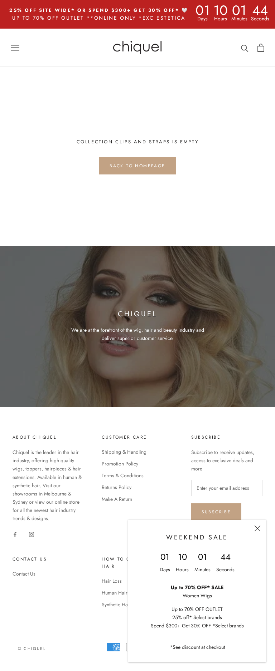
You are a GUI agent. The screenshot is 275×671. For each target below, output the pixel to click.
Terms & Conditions (123, 475)
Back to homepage (137, 166)
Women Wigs (197, 595)
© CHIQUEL (32, 648)
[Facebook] (15, 534)
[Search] (245, 47)
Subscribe (216, 512)
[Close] (257, 528)
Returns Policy (116, 487)
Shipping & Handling (124, 451)
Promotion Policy (120, 463)
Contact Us (24, 573)
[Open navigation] (15, 47)
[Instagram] (31, 534)
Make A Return (117, 499)
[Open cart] (260, 48)
